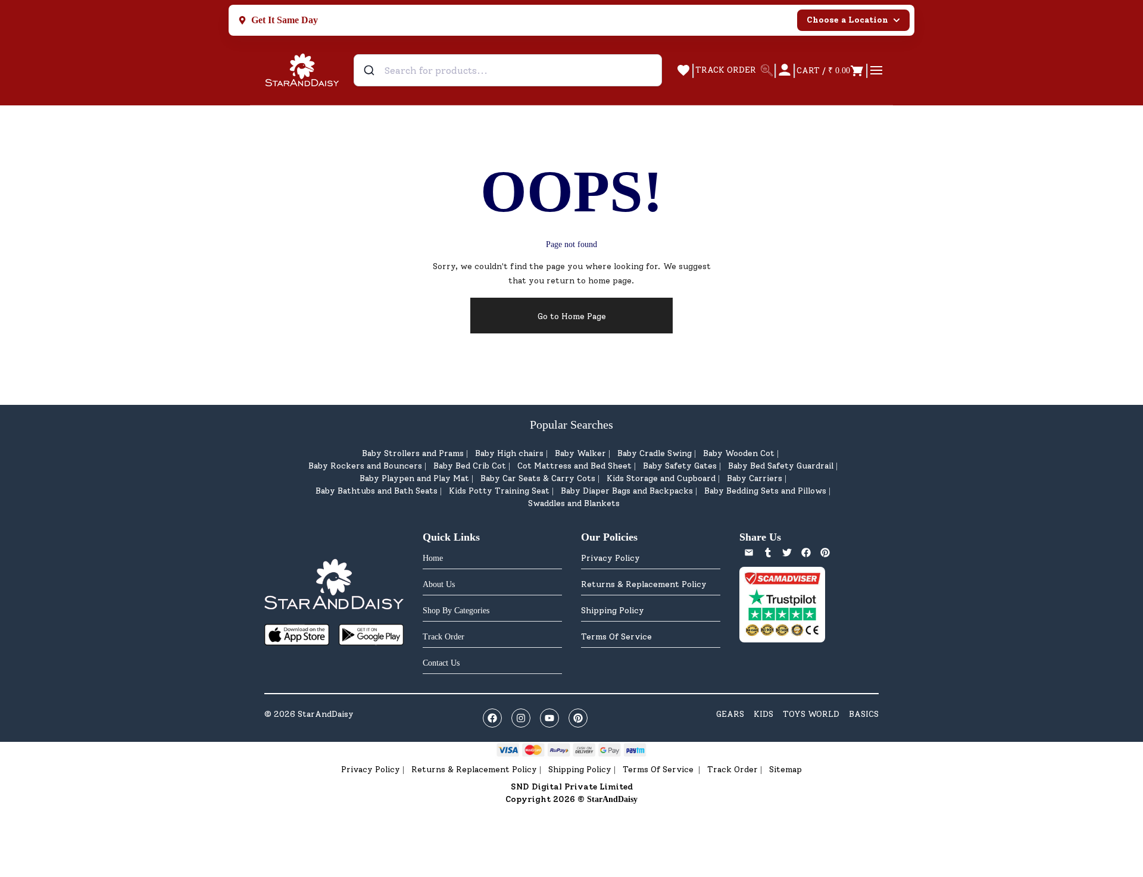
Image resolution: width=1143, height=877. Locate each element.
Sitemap (785, 769)
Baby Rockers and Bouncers (365, 466)
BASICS (864, 714)
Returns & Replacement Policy (644, 584)
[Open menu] (876, 70)
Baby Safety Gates (680, 466)
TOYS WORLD (811, 714)
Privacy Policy (610, 558)
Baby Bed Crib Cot (469, 466)
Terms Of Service (616, 637)
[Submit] (371, 70)
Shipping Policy (612, 611)
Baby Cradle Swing (654, 453)
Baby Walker (580, 453)
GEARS (730, 714)
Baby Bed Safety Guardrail (780, 466)
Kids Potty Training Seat (499, 491)
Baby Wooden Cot (739, 453)
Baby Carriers (754, 478)
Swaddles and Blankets (574, 503)
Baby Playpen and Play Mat (414, 478)
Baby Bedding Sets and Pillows (765, 491)
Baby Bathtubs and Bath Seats (377, 491)
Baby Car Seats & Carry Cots (537, 478)
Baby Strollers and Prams (413, 453)
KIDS (763, 714)
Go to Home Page (572, 316)
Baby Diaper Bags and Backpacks (627, 491)
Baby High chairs (509, 453)
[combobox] (508, 70)
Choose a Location (847, 20)
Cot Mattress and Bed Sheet (574, 466)
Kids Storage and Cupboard (661, 478)
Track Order (732, 769)
